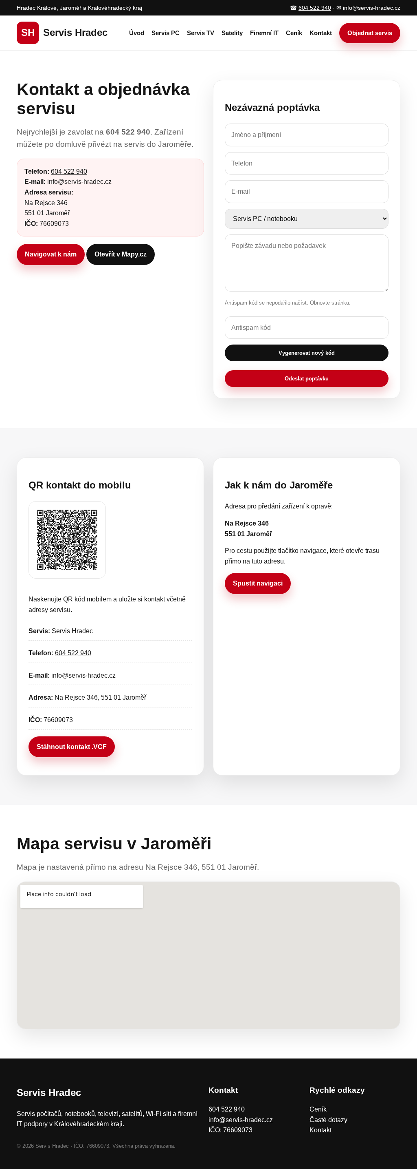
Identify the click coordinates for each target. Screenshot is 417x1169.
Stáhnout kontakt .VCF (72, 746)
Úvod (136, 32)
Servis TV (200, 32)
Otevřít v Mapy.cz (120, 254)
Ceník (294, 32)
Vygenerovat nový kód (307, 353)
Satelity (232, 32)
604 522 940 (314, 7)
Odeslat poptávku (307, 379)
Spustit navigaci (258, 583)
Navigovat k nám (51, 254)
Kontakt (320, 32)
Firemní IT (264, 32)
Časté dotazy (328, 1119)
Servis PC (165, 32)
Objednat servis (369, 32)
